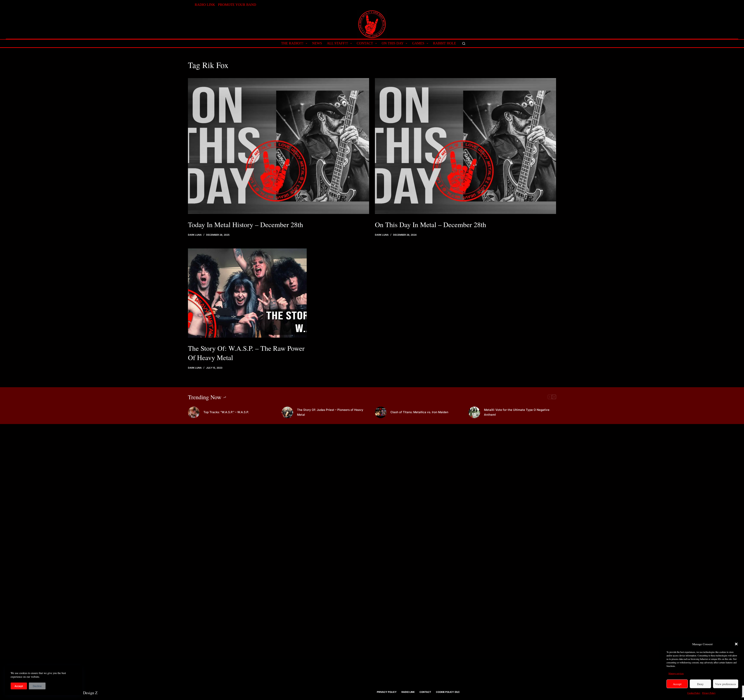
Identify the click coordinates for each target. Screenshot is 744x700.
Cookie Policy (693, 692)
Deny (700, 684)
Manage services (676, 673)
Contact (365, 43)
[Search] (463, 43)
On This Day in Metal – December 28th (430, 224)
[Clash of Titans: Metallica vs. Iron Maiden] (381, 412)
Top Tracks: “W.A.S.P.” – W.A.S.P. (226, 412)
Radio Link (205, 5)
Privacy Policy (709, 692)
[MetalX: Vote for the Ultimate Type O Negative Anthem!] (474, 412)
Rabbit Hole (444, 43)
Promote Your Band (237, 5)
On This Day (393, 43)
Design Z (90, 692)
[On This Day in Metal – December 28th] (465, 146)
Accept (677, 684)
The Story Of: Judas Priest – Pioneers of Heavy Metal (330, 412)
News (317, 43)
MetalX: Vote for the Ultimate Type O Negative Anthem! (516, 412)
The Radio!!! (292, 43)
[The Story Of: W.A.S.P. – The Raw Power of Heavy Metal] (247, 293)
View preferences (725, 684)
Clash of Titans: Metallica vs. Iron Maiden (419, 412)
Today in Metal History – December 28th (245, 224)
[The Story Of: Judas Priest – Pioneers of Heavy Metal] (287, 412)
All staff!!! (337, 43)
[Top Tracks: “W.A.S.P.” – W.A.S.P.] (194, 412)
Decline (37, 686)
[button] (736, 644)
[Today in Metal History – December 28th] (278, 146)
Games (418, 43)
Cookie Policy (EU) (448, 692)
